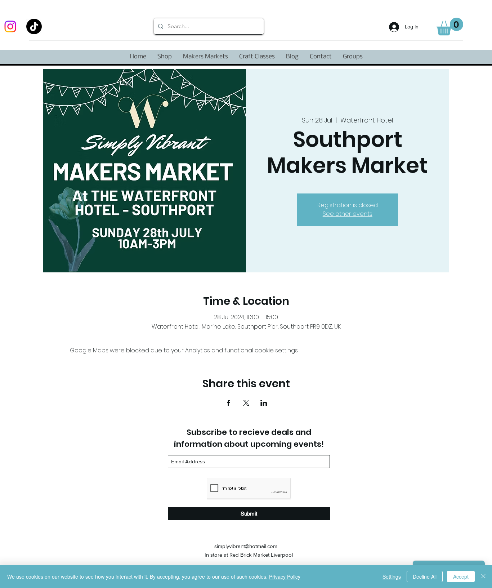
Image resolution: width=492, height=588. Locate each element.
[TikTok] (34, 26)
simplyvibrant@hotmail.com (245, 546)
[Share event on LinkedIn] (263, 403)
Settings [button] (392, 576)
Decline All (425, 576)
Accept (461, 576)
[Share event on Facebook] (228, 403)
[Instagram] (10, 26)
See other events (347, 214)
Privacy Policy (284, 576)
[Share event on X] (246, 403)
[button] (450, 26)
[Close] (483, 576)
